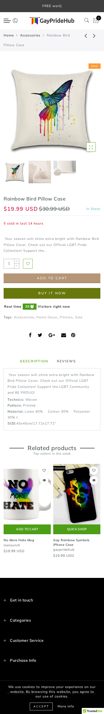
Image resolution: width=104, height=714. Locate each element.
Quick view (44, 480)
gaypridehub (63, 549)
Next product (94, 35)
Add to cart (27, 529)
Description (34, 361)
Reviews (66, 361)
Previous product (82, 35)
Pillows (66, 317)
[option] (52, 109)
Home (9, 35)
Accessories (30, 35)
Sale (78, 317)
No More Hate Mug (19, 540)
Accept (41, 706)
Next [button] (85, 112)
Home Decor (47, 317)
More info (66, 706)
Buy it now (52, 293)
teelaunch (12, 545)
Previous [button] (12, 112)
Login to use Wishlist (28, 264)
